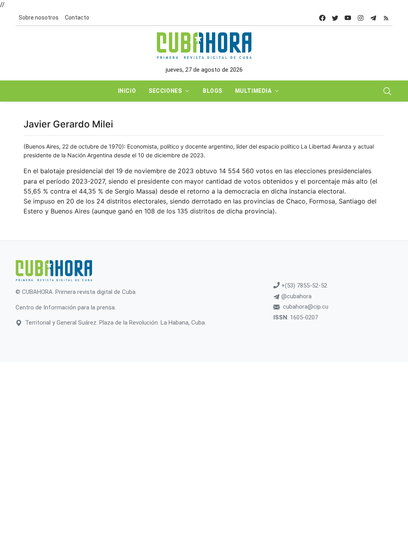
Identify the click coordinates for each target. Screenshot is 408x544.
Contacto (77, 17)
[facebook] (322, 17)
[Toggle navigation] (387, 91)
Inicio (127, 91)
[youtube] (347, 17)
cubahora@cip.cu (305, 306)
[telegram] (373, 17)
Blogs (212, 91)
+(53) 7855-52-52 (303, 285)
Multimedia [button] (253, 91)
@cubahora (296, 296)
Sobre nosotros (39, 17)
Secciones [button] (165, 91)
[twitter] (335, 17)
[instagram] (360, 17)
